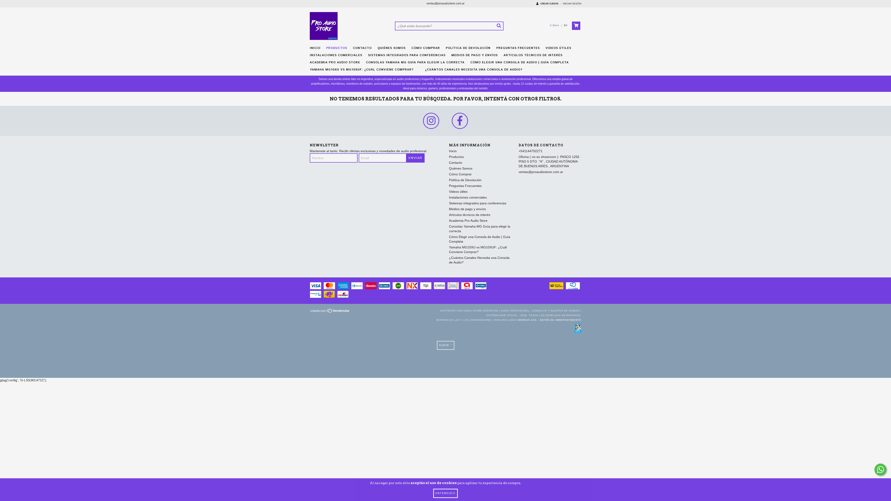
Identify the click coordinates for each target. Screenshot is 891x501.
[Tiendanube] (330, 312)
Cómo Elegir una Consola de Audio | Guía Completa (519, 62)
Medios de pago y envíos (474, 55)
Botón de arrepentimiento (560, 320)
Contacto (362, 48)
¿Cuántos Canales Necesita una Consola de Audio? (473, 69)
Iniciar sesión (572, 3)
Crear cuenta (549, 3)
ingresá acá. (527, 320)
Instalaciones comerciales (336, 55)
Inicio (315, 48)
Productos (336, 48)
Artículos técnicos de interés (533, 55)
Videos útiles (558, 48)
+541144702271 (530, 151)
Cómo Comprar (425, 48)
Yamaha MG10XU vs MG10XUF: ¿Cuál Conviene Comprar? (361, 69)
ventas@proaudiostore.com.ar (445, 3)
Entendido (445, 493)
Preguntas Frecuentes (518, 48)
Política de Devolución (468, 48)
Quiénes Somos (392, 48)
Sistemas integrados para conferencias (407, 55)
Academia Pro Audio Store (335, 62)
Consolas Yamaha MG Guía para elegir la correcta (415, 62)
